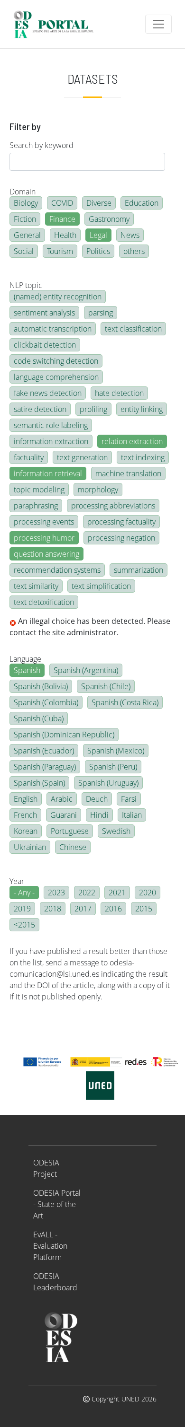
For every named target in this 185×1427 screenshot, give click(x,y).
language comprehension (56, 377)
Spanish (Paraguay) (45, 767)
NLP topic (25, 285)
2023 (56, 892)
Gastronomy (109, 219)
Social (24, 251)
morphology (98, 489)
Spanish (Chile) (105, 686)
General (27, 235)
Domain (22, 191)
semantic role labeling (51, 425)
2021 (117, 892)
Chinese (72, 847)
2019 (22, 908)
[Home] (57, 24)
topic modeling (39, 489)
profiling (93, 409)
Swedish (116, 831)
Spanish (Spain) (39, 783)
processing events (44, 522)
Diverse (98, 203)
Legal (98, 235)
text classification (133, 329)
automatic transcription (53, 329)
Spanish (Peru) (113, 767)
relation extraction (132, 441)
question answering (46, 554)
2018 (52, 908)
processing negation (121, 538)
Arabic (62, 799)
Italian (132, 815)
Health (65, 235)
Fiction (25, 219)
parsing (100, 312)
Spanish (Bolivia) (41, 686)
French (25, 815)
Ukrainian (30, 847)
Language (25, 659)
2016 (113, 908)
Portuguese (70, 831)
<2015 (24, 924)
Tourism (60, 251)
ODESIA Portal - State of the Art (57, 1204)
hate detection (119, 393)
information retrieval (48, 473)
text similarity (36, 586)
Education (141, 203)
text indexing (143, 457)
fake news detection (48, 393)
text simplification (101, 586)
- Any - (24, 892)
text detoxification (44, 602)
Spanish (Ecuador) (44, 750)
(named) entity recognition (58, 296)
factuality (29, 457)
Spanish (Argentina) (86, 670)
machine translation (128, 473)
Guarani (63, 815)
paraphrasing (36, 505)
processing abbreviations (113, 505)
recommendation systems (57, 570)
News (129, 235)
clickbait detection (45, 345)
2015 (143, 908)
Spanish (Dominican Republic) (64, 734)
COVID (62, 203)
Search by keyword (41, 145)
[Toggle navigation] (158, 24)
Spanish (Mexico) (115, 750)
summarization (138, 570)
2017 (83, 908)
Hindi (99, 815)
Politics (98, 251)
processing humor (44, 538)
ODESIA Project (46, 1168)
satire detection (40, 409)
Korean (25, 831)
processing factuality (121, 522)
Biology (26, 203)
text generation (82, 457)
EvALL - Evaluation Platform (50, 1245)
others (134, 251)
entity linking (141, 409)
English (25, 799)
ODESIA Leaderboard (55, 1282)
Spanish (27, 670)
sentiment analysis (44, 312)
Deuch (97, 799)
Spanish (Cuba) (39, 718)
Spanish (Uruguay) (108, 783)
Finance (62, 219)
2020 (147, 892)
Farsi (129, 799)
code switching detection (56, 361)
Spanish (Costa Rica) (125, 702)
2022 (86, 892)
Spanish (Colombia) (46, 702)
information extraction (51, 441)
